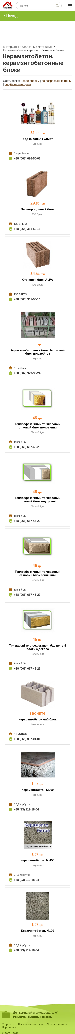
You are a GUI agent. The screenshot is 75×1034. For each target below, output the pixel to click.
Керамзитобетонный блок (38, 719)
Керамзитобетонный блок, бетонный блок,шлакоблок (37, 351)
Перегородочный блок (37, 209)
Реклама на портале (30, 1024)
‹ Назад (11, 16)
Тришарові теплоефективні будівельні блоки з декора (37, 647)
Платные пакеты (40, 1016)
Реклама (19, 1016)
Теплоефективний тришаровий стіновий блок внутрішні (37, 499)
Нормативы (9, 1027)
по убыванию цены (18, 84)
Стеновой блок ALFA (37, 279)
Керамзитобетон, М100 (37, 930)
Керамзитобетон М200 (38, 789)
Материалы (11, 46)
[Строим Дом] (8, 6)
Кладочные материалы (37, 46)
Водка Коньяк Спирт (37, 138)
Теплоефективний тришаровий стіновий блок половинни (37, 425)
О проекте (8, 1024)
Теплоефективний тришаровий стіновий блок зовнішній (37, 573)
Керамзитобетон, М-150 (37, 860)
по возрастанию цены (56, 80)
